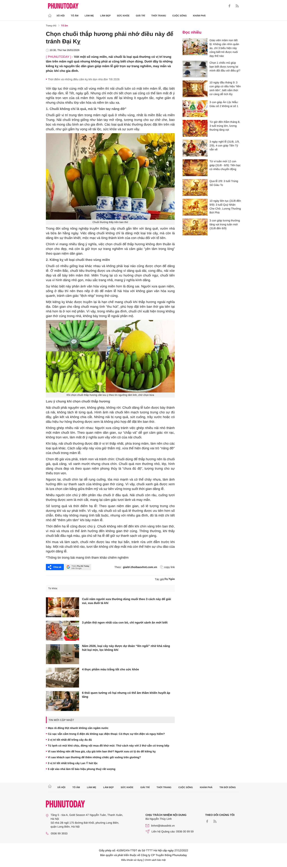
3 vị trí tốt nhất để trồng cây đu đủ (70, 739)
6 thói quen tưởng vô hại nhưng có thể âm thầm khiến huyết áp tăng (126, 694)
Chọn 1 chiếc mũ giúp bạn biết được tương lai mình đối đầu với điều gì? (224, 66)
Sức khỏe (123, 15)
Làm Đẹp (105, 15)
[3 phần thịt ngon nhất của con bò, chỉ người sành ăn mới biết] (62, 631)
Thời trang (158, 15)
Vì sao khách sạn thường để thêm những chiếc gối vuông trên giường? (94, 757)
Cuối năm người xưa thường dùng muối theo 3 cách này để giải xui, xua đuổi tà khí (126, 601)
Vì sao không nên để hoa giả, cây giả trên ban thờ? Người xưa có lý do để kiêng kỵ (102, 751)
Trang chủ (51, 25)
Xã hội (61, 15)
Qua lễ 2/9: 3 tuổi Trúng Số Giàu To (223, 182)
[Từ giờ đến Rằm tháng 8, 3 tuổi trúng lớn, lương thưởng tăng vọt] (195, 128)
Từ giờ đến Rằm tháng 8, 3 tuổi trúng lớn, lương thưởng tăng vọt (224, 125)
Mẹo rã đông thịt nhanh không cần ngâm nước (78, 728)
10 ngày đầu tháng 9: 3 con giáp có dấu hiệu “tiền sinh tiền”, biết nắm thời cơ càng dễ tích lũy (225, 88)
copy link (169, 567)
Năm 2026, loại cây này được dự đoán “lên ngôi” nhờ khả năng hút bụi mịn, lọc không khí (126, 648)
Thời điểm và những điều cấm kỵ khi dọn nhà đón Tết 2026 (83, 79)
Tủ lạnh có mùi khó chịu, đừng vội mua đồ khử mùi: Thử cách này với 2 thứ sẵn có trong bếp (108, 745)
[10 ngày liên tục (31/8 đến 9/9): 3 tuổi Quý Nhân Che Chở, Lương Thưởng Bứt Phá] (195, 207)
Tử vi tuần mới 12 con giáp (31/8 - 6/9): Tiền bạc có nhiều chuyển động (225, 165)
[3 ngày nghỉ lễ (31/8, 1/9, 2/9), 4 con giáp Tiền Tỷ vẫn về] (195, 148)
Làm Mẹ (89, 15)
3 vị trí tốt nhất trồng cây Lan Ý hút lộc (73, 763)
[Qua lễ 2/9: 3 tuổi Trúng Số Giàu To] (195, 187)
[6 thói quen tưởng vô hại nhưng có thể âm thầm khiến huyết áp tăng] (62, 701)
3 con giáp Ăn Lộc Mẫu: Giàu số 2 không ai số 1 (223, 104)
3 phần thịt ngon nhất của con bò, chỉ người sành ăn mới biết (125, 622)
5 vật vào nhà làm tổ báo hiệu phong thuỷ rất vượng (81, 769)
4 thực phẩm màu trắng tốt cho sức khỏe (110, 669)
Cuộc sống (179, 15)
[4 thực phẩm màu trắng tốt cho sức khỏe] (62, 678)
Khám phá (199, 15)
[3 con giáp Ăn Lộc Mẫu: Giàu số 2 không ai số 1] (195, 108)
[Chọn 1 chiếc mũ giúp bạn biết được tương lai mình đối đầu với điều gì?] (195, 69)
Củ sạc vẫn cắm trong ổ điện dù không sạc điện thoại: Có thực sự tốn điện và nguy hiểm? (106, 733)
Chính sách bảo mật (155, 860)
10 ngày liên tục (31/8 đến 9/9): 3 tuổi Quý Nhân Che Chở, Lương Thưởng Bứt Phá (225, 206)
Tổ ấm (74, 15)
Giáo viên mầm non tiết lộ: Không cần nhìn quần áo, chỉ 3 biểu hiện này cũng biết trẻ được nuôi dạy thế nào (224, 48)
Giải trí (140, 15)
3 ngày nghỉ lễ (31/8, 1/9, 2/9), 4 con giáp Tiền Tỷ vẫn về (224, 145)
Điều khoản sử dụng (132, 860)
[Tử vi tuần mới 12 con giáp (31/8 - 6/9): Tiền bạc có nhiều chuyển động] (195, 167)
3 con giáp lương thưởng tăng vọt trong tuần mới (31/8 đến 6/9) (224, 224)
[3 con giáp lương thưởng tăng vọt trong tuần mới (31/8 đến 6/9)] (195, 227)
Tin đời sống (227, 787)
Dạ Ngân (169, 579)
